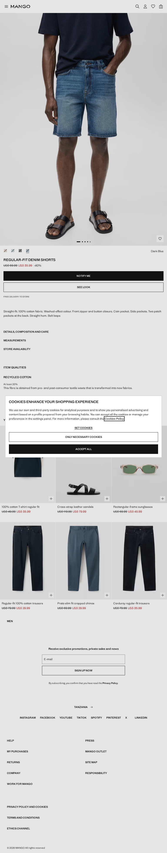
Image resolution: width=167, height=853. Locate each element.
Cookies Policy (114, 419)
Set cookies (83, 428)
